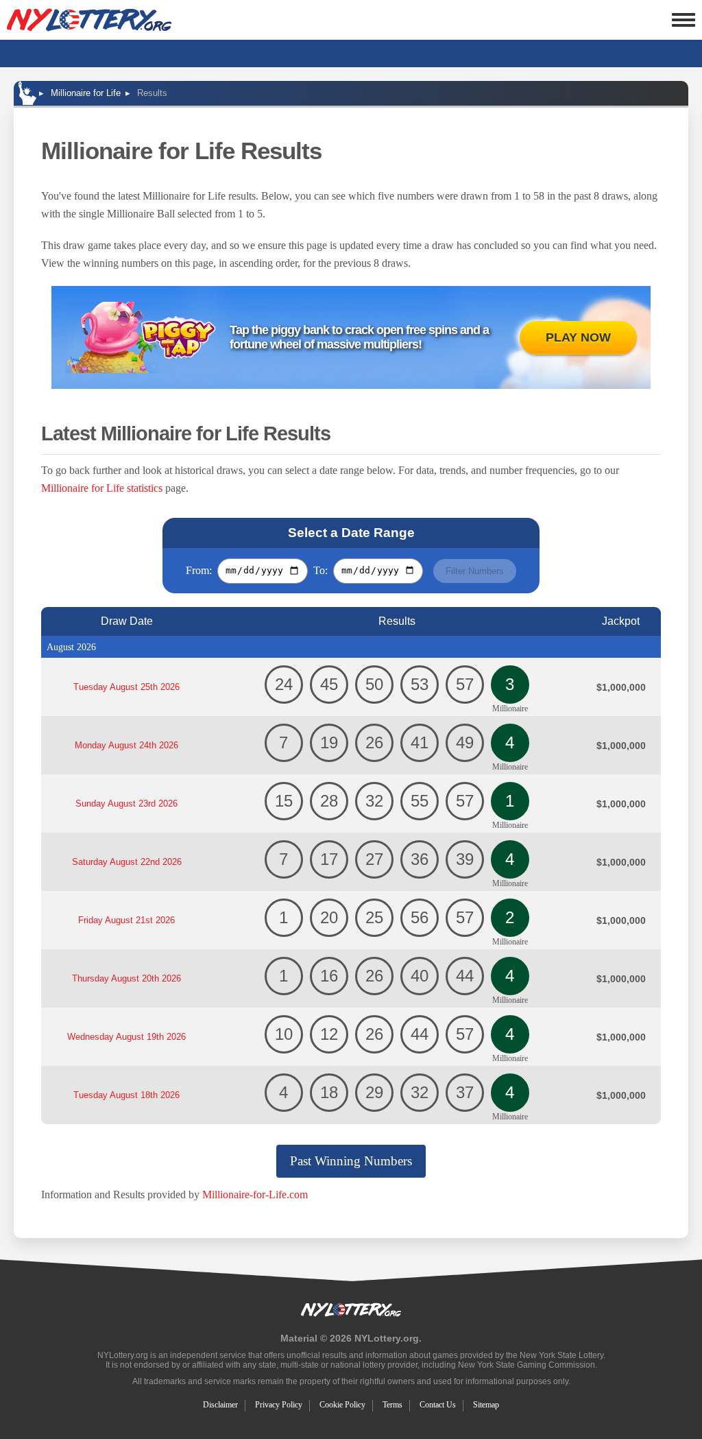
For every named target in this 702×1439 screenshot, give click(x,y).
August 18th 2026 (126, 1095)
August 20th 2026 (126, 978)
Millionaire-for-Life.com (255, 1194)
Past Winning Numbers (351, 1161)
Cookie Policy (342, 1405)
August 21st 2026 (126, 920)
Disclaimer (220, 1405)
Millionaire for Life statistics (101, 488)
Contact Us (438, 1405)
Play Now (578, 337)
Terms (392, 1405)
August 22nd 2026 (127, 862)
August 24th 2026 (126, 745)
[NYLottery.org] (89, 20)
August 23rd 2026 (126, 803)
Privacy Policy (278, 1405)
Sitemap (486, 1405)
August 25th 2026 (126, 687)
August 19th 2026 (126, 1037)
